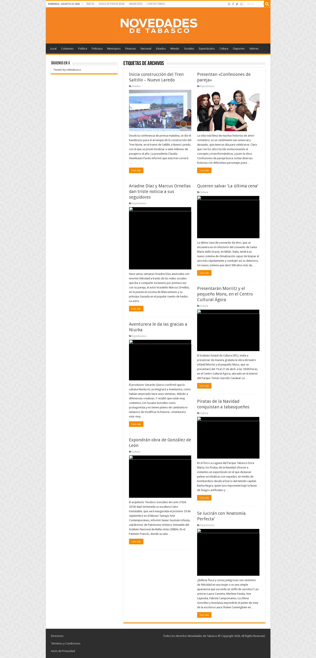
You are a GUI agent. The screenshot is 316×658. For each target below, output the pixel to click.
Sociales (189, 48)
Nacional (146, 48)
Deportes (239, 48)
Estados (161, 48)
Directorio (57, 636)
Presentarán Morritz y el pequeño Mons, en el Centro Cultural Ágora (225, 294)
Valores (254, 48)
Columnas (67, 48)
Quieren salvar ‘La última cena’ (227, 185)
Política (82, 48)
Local (53, 48)
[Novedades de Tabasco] (158, 24)
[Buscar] (267, 4)
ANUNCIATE (136, 3)
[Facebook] (233, 4)
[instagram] (241, 4)
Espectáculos (207, 48)
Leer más (136, 170)
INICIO (90, 3)
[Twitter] (237, 4)
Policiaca (97, 48)
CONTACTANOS (156, 3)
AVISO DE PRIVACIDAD (112, 3)
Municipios (114, 48)
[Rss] (229, 4)
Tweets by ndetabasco (67, 69)
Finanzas (130, 48)
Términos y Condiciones (65, 643)
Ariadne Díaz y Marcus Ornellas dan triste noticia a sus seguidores (160, 191)
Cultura (223, 48)
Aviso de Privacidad (63, 651)
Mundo (174, 48)
